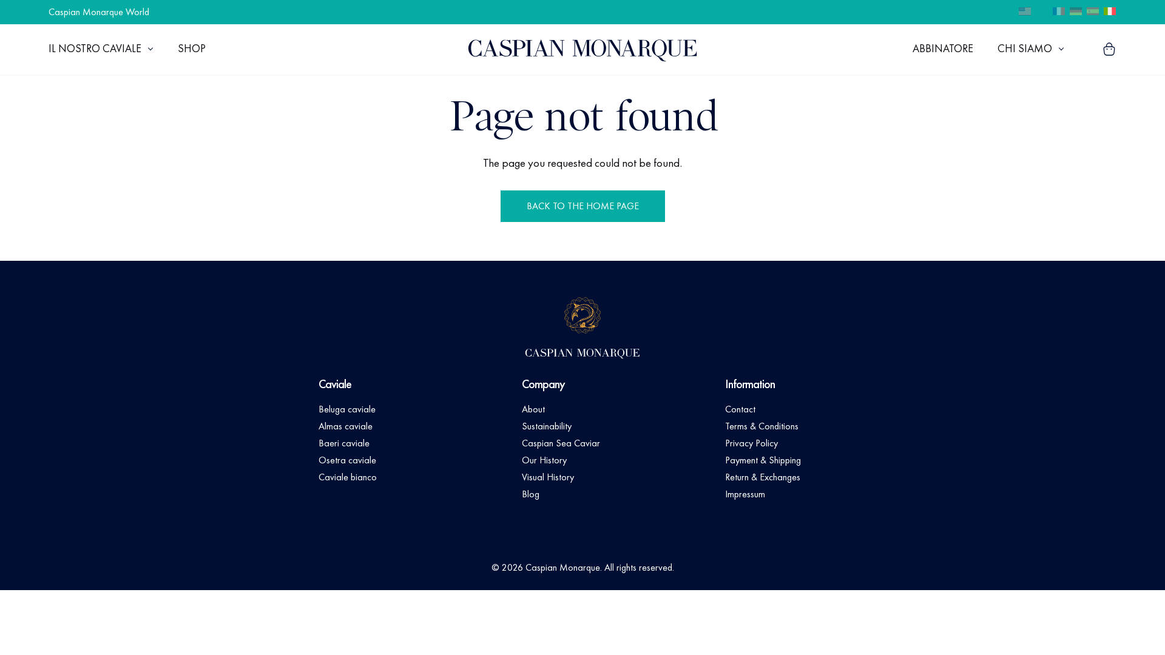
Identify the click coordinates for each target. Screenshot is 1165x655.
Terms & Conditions (762, 426)
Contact (740, 409)
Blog (530, 494)
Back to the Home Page (583, 206)
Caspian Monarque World (99, 11)
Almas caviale (346, 426)
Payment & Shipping (763, 460)
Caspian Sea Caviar (561, 443)
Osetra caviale (347, 460)
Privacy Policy (751, 443)
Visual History (548, 477)
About (533, 409)
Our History (544, 460)
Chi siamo (1025, 48)
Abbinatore (943, 48)
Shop (192, 48)
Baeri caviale (344, 443)
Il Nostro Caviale (95, 48)
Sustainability (547, 426)
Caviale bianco (348, 477)
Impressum (745, 494)
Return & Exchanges (762, 477)
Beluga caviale (347, 409)
